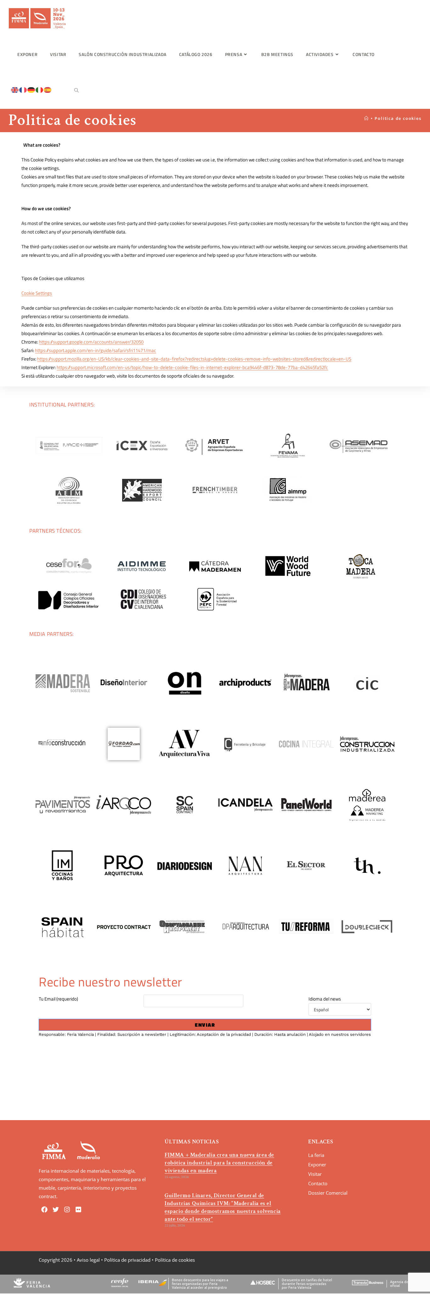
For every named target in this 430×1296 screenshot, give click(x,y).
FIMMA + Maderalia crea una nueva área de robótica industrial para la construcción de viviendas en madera (219, 1162)
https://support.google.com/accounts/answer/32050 (91, 341)
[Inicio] (366, 118)
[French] (23, 89)
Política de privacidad (127, 1260)
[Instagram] (67, 1209)
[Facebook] (44, 1209)
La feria (316, 1155)
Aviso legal (88, 1260)
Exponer (317, 1164)
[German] (31, 89)
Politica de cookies (398, 118)
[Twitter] (55, 1209)
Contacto (317, 1183)
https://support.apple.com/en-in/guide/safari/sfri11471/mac (95, 350)
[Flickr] (78, 1209)
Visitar (315, 1174)
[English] (15, 89)
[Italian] (40, 89)
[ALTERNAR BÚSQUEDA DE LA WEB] (76, 90)
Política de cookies (175, 1260)
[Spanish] (48, 89)
